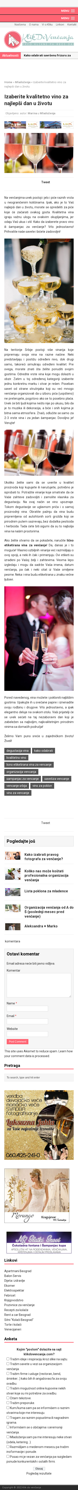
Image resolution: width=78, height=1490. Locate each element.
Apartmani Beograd (17, 1271)
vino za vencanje (17, 793)
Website (12, 1029)
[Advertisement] (41, 68)
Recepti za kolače (16, 1310)
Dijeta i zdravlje (14, 1280)
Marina (32, 113)
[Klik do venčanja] (39, 39)
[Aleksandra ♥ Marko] (12, 928)
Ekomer (9, 1285)
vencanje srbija (16, 785)
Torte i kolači (12, 1324)
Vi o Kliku (47, 24)
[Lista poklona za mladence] (12, 893)
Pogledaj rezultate (39, 1473)
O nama (34, 24)
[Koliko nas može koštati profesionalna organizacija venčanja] (12, 877)
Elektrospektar (14, 1290)
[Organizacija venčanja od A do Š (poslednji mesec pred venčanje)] (12, 909)
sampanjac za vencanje (22, 778)
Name (11, 1003)
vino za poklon (42, 785)
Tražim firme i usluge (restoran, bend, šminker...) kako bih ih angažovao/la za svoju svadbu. (36, 1378)
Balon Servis (12, 1276)
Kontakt (71, 24)
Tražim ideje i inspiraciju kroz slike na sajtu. (39, 1359)
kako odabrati (43, 750)
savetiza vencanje (56, 778)
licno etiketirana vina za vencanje (29, 764)
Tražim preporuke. (22, 1403)
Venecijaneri (12, 1329)
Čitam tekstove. (20, 1398)
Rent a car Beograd (17, 1315)
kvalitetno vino (16, 757)
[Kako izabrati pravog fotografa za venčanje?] (12, 857)
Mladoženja (47, 113)
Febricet (9, 1295)
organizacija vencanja (21, 772)
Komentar (13, 970)
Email (11, 1016)
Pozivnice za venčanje (19, 1305)
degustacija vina (17, 750)
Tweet (45, 182)
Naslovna (20, 24)
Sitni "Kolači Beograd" (19, 1320)
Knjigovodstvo (13, 1300)
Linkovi (60, 24)
